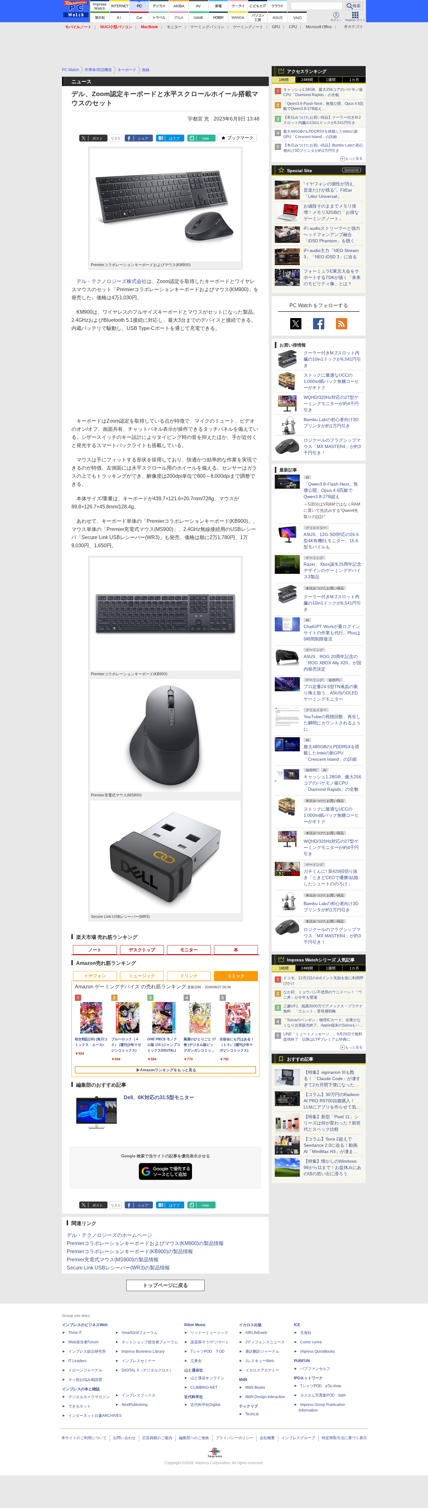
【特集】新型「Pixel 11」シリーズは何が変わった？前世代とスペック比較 (332, 1123)
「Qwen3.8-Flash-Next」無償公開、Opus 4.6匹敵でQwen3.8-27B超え (331, 490)
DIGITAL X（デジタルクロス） (147, 1370)
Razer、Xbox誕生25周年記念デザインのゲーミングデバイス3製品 (332, 570)
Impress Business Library (143, 1351)
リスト (116, 138)
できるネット (79, 1406)
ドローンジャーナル (85, 1370)
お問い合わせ (124, 1438)
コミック (236, 975)
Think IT (75, 1332)
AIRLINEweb (256, 1332)
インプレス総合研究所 (87, 1351)
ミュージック (142, 975)
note (205, 138)
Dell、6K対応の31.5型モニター (159, 1097)
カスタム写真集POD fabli (323, 1395)
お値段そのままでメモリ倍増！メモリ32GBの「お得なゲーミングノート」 (331, 212)
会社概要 (267, 1438)
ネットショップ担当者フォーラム (150, 1342)
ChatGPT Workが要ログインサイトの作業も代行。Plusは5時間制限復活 (332, 632)
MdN (243, 1379)
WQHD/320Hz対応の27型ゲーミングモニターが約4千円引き (331, 403)
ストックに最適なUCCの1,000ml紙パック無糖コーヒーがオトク (331, 381)
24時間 (307, 80)
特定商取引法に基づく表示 (344, 1438)
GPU (276, 27)
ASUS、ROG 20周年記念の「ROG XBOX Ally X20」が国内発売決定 (332, 663)
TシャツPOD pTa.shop (320, 1386)
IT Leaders (77, 1361)
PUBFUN (302, 1361)
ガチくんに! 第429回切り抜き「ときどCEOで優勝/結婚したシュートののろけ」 (331, 877)
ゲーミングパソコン (207, 27)
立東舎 (196, 1361)
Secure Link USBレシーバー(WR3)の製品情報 (118, 1267)
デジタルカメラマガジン (89, 1397)
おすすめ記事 (300, 1059)
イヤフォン (95, 975)
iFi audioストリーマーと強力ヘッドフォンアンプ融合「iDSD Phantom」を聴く (332, 234)
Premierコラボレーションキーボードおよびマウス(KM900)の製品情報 (145, 1243)
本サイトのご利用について (84, 1438)
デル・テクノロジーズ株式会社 (111, 281)
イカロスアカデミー (262, 1370)
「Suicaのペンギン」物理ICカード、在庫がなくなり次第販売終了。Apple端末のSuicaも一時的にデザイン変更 (323, 1025)
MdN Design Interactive (265, 1397)
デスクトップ (142, 949)
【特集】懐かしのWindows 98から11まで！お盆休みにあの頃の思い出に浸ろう (332, 1167)
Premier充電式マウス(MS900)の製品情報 (113, 1259)
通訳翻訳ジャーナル (262, 1351)
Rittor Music (195, 1325)
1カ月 (354, 80)
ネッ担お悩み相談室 (85, 1379)
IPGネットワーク (308, 1378)
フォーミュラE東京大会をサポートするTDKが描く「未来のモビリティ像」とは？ (332, 277)
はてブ (174, 138)
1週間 (331, 80)
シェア (143, 138)
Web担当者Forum (83, 1342)
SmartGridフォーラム (140, 1332)
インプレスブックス (138, 1395)
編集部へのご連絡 (194, 1438)
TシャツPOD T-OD (208, 1351)
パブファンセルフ (315, 1368)
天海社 (305, 1332)
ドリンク (189, 975)
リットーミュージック (209, 1332)
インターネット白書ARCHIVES (95, 1415)
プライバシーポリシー (234, 1438)
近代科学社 (193, 1397)
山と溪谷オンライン (207, 1378)
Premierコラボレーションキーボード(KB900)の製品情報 (130, 1251)
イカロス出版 (250, 1325)
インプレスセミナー (138, 1361)
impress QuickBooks (317, 1351)
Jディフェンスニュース (265, 1342)
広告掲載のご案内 (157, 1438)
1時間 (284, 80)
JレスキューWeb (259, 1361)
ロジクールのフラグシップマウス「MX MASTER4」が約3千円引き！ (332, 446)
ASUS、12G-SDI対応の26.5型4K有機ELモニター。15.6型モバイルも (331, 540)
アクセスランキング (306, 71)
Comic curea (311, 1342)
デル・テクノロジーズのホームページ (109, 1235)
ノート (95, 949)
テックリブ (248, 1406)
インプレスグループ (298, 1438)
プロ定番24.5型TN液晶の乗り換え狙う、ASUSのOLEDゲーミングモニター (331, 693)
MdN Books (255, 1387)
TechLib (252, 1414)
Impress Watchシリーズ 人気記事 (321, 959)
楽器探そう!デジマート (210, 1342)
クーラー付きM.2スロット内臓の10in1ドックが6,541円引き (332, 359)
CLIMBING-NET (204, 1387)
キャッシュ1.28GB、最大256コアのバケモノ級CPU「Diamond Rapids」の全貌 (332, 783)
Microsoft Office (319, 27)
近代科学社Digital (205, 1404)
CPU (293, 27)
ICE (297, 1325)
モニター (174, 27)
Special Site (299, 170)
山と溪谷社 (193, 1370)
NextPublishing (135, 1404)
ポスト (97, 138)
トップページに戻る (165, 1285)
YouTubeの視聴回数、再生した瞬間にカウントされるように (332, 723)
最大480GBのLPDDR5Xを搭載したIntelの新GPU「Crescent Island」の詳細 (331, 753)
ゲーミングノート (248, 27)
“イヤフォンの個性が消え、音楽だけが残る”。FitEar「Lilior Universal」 (331, 190)
